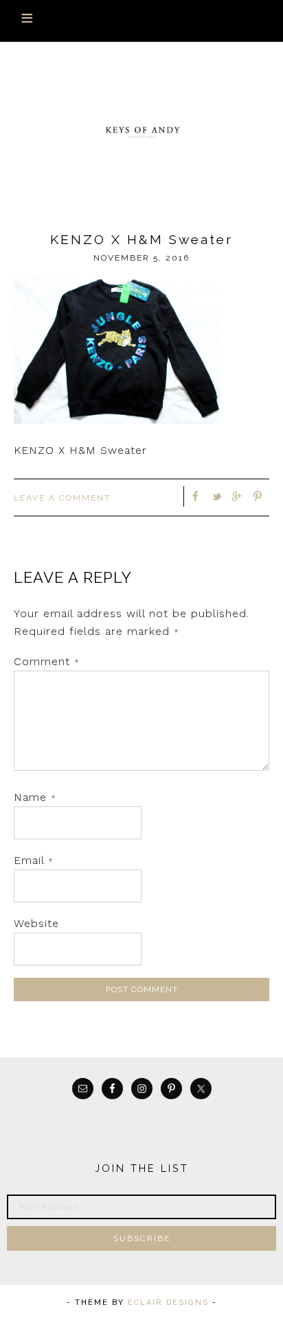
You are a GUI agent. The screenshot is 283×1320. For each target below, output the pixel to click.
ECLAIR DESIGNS (168, 1302)
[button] (141, 21)
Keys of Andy (141, 131)
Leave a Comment (62, 498)
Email (34, 860)
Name (35, 797)
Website (36, 923)
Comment (47, 661)
